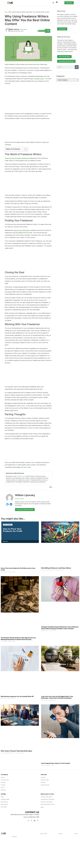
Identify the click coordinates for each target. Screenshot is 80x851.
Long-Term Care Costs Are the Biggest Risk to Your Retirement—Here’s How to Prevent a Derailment (57, 697)
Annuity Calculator (46, 797)
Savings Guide (5, 799)
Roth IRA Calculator (47, 802)
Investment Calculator (48, 799)
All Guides (4, 807)
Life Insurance (45, 785)
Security (3, 790)
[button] (53, 3)
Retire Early (4, 802)
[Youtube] (34, 820)
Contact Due (5, 780)
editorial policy (21, 476)
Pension (43, 782)
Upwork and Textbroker (22, 230)
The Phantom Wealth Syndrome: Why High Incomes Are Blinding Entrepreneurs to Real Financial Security (18, 638)
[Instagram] (37, 820)
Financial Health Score (47, 804)
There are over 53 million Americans (17, 158)
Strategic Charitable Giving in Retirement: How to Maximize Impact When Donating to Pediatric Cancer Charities (60, 627)
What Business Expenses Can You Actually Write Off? (17, 696)
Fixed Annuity (45, 780)
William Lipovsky (25, 495)
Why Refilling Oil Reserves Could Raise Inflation (56, 568)
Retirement (4, 804)
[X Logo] (31, 820)
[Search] (77, 67)
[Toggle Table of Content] (25, 149)
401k (2, 797)
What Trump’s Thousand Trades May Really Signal (16, 751)
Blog (6, 12)
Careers (3, 782)
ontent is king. (39, 78)
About (3, 777)
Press (2, 787)
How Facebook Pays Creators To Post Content (55, 763)
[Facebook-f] (28, 820)
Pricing (3, 785)
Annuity (43, 777)
